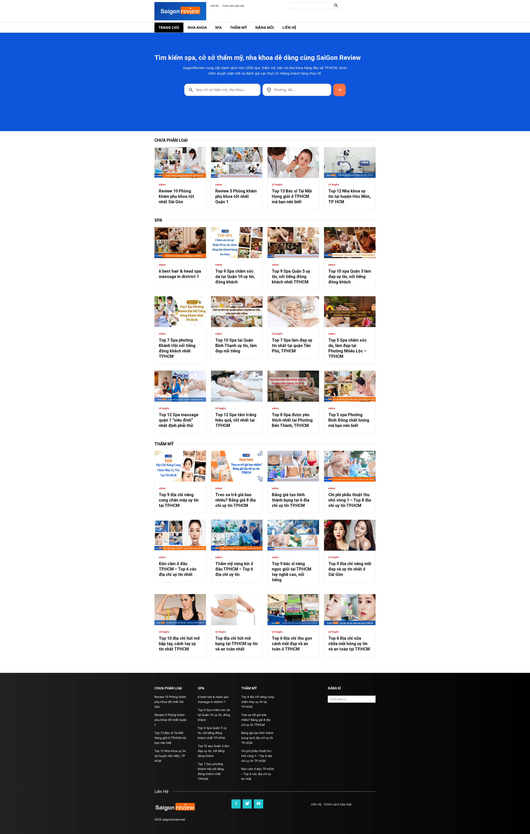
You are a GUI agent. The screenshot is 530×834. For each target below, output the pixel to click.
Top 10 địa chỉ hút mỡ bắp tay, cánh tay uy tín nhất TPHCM (179, 643)
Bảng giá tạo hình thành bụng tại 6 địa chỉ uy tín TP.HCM (290, 500)
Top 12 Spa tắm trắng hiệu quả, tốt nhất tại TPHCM (235, 420)
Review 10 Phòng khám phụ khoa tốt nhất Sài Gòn (176, 196)
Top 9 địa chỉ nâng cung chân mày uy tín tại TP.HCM (179, 500)
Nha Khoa (197, 27)
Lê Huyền (277, 184)
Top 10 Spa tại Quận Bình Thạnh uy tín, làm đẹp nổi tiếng (236, 345)
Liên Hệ (214, 5)
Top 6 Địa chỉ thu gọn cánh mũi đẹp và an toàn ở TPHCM (292, 643)
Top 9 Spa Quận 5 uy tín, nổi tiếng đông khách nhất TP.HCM (291, 276)
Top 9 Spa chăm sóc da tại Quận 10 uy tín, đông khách (235, 276)
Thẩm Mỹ (238, 27)
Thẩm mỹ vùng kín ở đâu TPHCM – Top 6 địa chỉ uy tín (234, 569)
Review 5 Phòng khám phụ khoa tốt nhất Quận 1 (236, 196)
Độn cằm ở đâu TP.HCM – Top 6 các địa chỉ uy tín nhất (177, 569)
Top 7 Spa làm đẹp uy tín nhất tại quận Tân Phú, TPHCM (292, 345)
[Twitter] (247, 804)
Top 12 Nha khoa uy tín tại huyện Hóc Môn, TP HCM (349, 196)
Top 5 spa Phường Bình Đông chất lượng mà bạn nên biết (348, 420)
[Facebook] (236, 804)
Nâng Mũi (264, 27)
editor (162, 184)
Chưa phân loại (171, 140)
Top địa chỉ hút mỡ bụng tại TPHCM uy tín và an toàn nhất (236, 643)
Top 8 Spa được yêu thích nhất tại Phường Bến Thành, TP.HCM (292, 420)
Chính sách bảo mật (233, 5)
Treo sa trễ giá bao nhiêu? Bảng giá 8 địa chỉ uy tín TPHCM (235, 500)
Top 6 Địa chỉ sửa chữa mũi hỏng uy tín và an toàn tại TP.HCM (349, 643)
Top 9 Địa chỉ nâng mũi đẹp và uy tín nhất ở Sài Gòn (349, 569)
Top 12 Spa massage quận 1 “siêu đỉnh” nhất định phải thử (178, 420)
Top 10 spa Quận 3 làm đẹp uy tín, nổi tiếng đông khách (349, 276)
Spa (218, 27)
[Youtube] (258, 804)
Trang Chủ (169, 27)
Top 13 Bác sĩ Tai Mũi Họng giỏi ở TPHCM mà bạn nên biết (292, 196)
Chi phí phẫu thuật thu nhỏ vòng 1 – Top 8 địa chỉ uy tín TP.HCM (349, 500)
